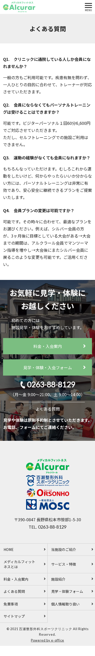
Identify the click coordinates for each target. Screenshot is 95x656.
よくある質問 (47, 409)
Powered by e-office (47, 640)
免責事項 (11, 604)
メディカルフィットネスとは (19, 564)
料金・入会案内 (47, 346)
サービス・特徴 (63, 564)
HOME (9, 549)
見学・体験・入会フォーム (47, 367)
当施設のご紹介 (63, 549)
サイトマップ (14, 616)
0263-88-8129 (51, 384)
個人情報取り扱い (65, 604)
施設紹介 (58, 579)
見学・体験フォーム (67, 591)
